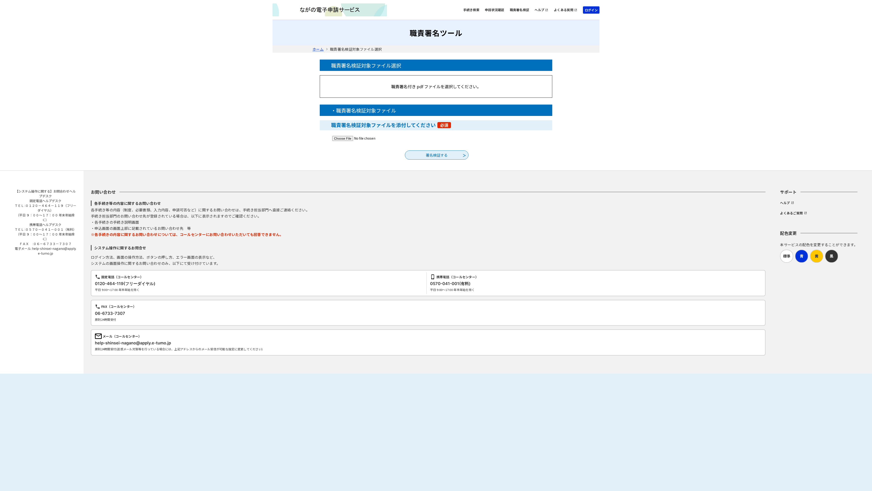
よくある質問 (563, 10)
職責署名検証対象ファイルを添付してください (389, 124)
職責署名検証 (519, 10)
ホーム (318, 49)
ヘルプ (539, 10)
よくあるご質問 (791, 213)
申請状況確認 (494, 10)
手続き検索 (471, 10)
